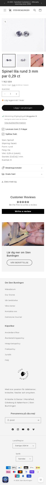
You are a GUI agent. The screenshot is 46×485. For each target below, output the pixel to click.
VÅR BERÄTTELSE (19, 262)
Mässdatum (10, 289)
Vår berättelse (11, 300)
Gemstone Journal (13, 317)
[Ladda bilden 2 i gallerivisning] (23, 60)
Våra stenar (10, 306)
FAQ (7, 360)
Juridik (8, 354)
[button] (5, 10)
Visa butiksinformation (15, 123)
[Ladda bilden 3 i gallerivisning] (37, 60)
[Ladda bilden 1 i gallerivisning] (8, 60)
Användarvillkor (12, 332)
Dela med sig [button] (10, 182)
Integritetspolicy (12, 343)
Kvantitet (6, 89)
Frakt (14, 85)
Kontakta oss (11, 311)
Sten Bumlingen (26, 480)
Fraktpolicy (10, 349)
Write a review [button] (23, 211)
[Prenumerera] (38, 420)
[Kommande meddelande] (41, 3)
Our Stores (10, 295)
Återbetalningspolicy (14, 338)
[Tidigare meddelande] (4, 3)
